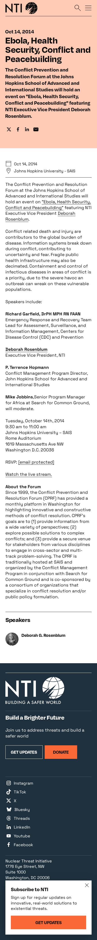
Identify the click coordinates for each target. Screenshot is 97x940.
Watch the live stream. (28, 474)
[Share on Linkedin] (27, 129)
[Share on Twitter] (9, 129)
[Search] (77, 8)
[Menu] (88, 8)
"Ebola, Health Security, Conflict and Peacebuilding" (48, 204)
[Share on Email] (36, 129)
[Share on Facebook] (18, 129)
